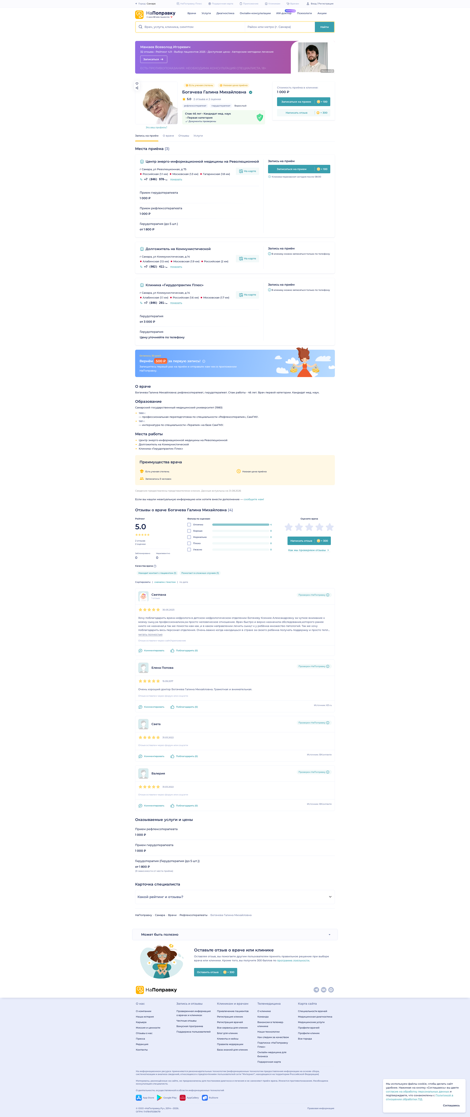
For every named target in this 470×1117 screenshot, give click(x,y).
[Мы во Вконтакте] (324, 990)
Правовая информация (320, 1108)
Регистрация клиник (230, 1016)
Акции (322, 13)
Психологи (304, 13)
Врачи (191, 13)
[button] (190, 27)
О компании (143, 1011)
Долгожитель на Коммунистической (178, 249)
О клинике (264, 1011)
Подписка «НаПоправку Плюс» (272, 1044)
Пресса (140, 1038)
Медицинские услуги (311, 1022)
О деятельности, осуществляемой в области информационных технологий (180, 1090)
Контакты (142, 1049)
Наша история (145, 1016)
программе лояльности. (293, 960)
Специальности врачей (312, 1011)
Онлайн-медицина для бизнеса (271, 1054)
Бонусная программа (189, 1026)
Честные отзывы (186, 1020)
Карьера (141, 1022)
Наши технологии (268, 1031)
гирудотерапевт (221, 105)
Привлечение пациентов (233, 1011)
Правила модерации (230, 1044)
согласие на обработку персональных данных (418, 1091)
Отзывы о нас (144, 1033)
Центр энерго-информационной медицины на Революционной (202, 162)
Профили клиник (309, 1033)
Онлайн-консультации (255, 13)
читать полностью (150, 634)
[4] (145, 534)
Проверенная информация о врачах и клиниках (193, 1013)
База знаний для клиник (232, 1049)
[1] (136, 534)
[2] (139, 534)
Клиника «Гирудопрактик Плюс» (175, 285)
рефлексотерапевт (195, 105)
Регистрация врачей (230, 1022)
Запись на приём (146, 135)
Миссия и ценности (148, 1027)
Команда (263, 1016)
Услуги (206, 13)
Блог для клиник (227, 1033)
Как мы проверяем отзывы (307, 550)
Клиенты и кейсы (227, 1038)
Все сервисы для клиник (232, 1027)
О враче (168, 135)
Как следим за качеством (273, 1037)
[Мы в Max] (331, 990)
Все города (305, 1038)
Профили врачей (308, 1027)
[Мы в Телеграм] (316, 990)
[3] (142, 534)
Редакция (142, 1044)
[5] (148, 534)
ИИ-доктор (284, 13)
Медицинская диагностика (315, 1016)
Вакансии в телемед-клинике (270, 1024)
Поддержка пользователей (193, 1031)
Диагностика (225, 13)
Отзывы (183, 135)
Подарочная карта (269, 1061)
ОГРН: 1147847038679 (148, 1111)
